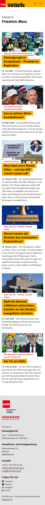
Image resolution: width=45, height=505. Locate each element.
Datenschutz (7, 499)
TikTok (7, 490)
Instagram (9, 487)
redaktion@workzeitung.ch (13, 468)
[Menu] (40, 3)
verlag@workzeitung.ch (11, 471)
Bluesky (8, 484)
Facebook (9, 481)
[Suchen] (35, 3)
